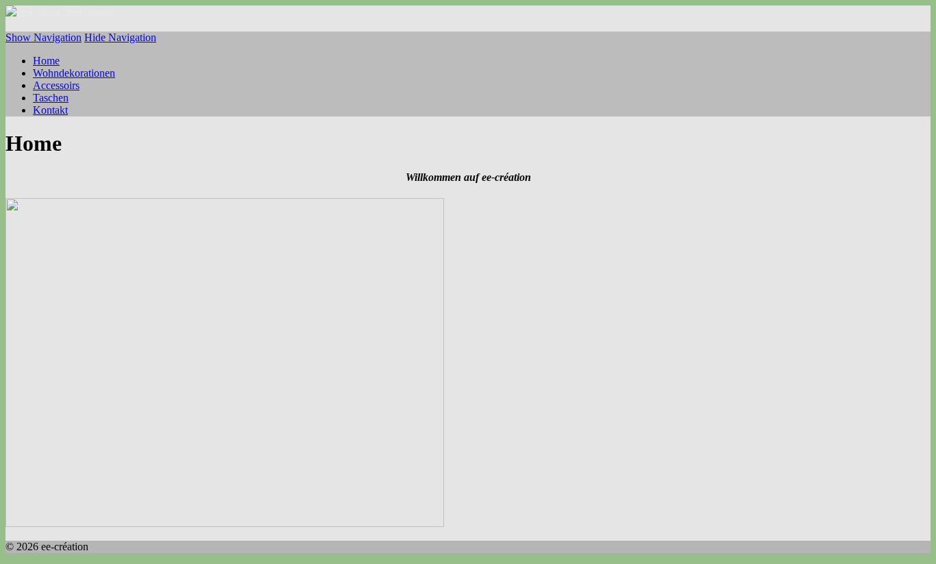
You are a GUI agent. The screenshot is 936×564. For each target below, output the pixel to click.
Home (46, 60)
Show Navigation (43, 37)
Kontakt (50, 110)
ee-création (90, 11)
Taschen (51, 97)
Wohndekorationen (74, 73)
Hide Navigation (120, 37)
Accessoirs (56, 85)
